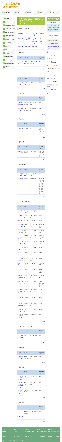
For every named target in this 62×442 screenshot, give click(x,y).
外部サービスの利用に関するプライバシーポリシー (14, 440)
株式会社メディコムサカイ (20, 271)
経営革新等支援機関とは (10, 63)
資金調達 (20, 33)
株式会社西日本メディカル (20, 299)
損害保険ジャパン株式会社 (20, 392)
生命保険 (20, 46)
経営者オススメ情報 (9, 39)
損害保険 (27, 46)
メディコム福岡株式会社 (20, 305)
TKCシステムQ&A (9, 60)
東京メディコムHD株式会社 (20, 243)
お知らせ (17, 12)
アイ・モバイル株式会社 (20, 337)
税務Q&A (7, 49)
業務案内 (7, 18)
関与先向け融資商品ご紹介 (10, 32)
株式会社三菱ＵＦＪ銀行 (20, 63)
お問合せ (7, 53)
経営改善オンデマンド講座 (10, 66)
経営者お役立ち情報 (9, 35)
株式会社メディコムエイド (20, 265)
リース (27, 33)
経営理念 (41, 12)
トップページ (7, 12)
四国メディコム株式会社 (20, 277)
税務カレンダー (8, 46)
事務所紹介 (29, 12)
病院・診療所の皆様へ (10, 25)
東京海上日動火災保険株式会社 (20, 378)
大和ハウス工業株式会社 (20, 104)
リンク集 (7, 22)
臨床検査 (20, 38)
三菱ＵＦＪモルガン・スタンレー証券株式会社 (20, 415)
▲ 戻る (43, 69)
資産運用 (34, 46)
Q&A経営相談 (8, 42)
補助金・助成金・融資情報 (10, 28)
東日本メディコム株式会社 (20, 237)
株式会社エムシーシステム (20, 254)
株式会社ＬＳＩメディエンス (20, 153)
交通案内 (52, 12)
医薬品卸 (41, 33)
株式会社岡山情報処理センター (20, 316)
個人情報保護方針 (9, 56)
